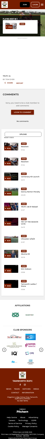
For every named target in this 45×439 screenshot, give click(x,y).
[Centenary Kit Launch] (11, 177)
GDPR (33, 420)
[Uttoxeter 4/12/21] (11, 239)
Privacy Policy (31, 423)
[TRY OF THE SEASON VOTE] (11, 222)
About (22, 417)
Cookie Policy (13, 426)
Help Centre (12, 417)
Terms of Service (15, 423)
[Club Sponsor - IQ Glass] (14, 354)
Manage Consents (29, 426)
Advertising (33, 417)
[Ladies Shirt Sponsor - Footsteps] (30, 345)
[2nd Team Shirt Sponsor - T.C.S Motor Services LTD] (30, 337)
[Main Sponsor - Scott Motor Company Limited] (14, 337)
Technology (23, 420)
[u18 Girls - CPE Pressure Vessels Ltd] (30, 354)
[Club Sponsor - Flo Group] (14, 362)
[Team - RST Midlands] (30, 362)
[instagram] (25, 385)
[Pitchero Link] (22, 412)
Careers (12, 420)
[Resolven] (11, 147)
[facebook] (20, 385)
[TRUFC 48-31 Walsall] (11, 207)
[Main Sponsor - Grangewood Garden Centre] (14, 345)
